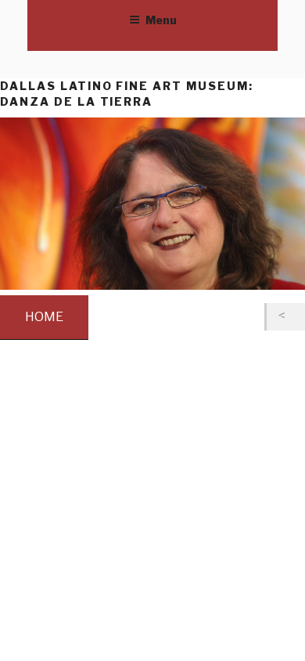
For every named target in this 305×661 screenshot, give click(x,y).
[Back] (285, 317)
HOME (44, 316)
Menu (161, 20)
